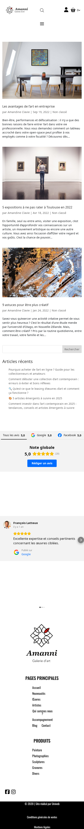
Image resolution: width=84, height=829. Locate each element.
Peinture (37, 750)
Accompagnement (42, 720)
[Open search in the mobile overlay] (42, 10)
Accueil (36, 688)
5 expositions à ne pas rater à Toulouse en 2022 (37, 207)
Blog (34, 726)
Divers (35, 774)
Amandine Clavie (19, 112)
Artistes (36, 705)
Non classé (60, 112)
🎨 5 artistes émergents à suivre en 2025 (35, 398)
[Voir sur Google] (7, 525)
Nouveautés (38, 694)
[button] (3, 540)
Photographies (40, 756)
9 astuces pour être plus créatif (25, 305)
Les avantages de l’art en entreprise (28, 106)
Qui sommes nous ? (42, 713)
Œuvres (36, 700)
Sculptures (38, 762)
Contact (46, 726)
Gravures (37, 768)
